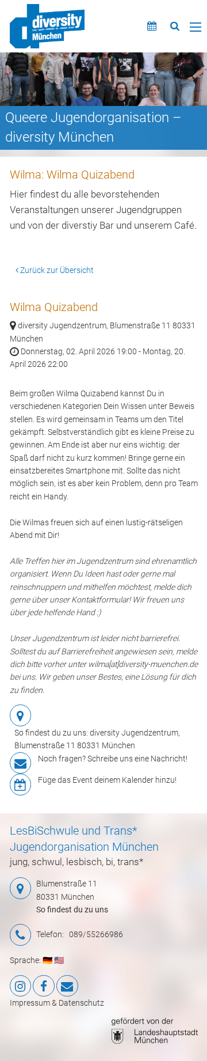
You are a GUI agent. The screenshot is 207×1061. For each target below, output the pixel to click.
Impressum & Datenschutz (57, 1002)
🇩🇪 (47, 960)
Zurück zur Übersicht (56, 270)
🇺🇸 (59, 960)
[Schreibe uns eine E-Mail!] (67, 986)
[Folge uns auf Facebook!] (44, 986)
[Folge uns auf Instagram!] (21, 986)
